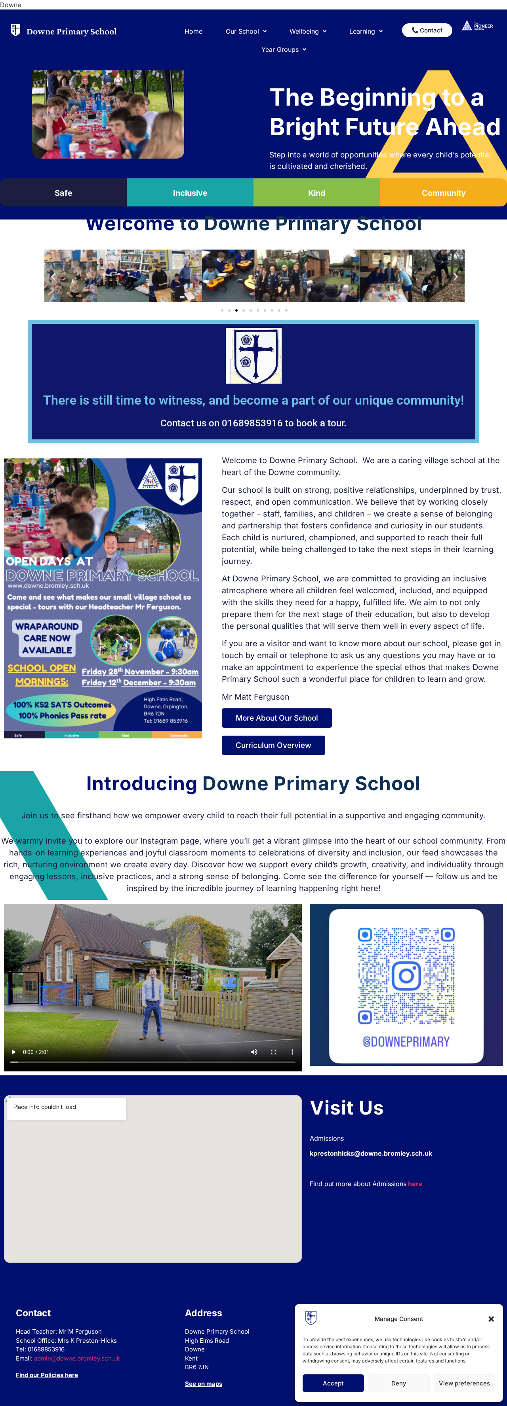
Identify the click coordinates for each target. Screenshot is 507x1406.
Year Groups (280, 49)
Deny (398, 1383)
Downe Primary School (72, 31)
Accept (333, 1383)
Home (193, 31)
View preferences (464, 1383)
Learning (362, 31)
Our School (242, 31)
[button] (491, 1319)
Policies (52, 1375)
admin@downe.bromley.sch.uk (77, 1358)
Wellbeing (304, 31)
